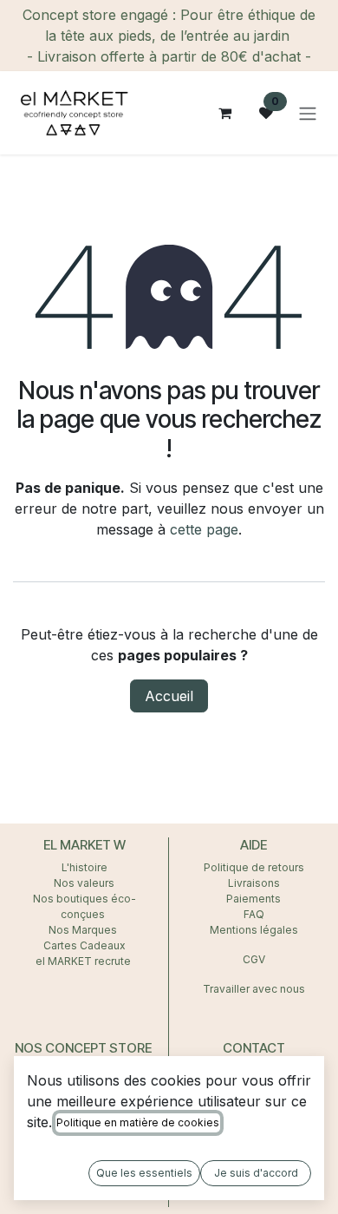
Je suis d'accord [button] (256, 1172)
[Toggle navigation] (307, 113)
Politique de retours (254, 867)
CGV (254, 959)
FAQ (254, 914)
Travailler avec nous (254, 988)
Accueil (169, 696)
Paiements (253, 898)
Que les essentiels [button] (144, 1172)
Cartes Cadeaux (84, 945)
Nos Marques (84, 929)
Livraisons (254, 882)
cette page (204, 529)
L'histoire (84, 867)
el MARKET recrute (84, 961)
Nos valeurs (84, 882)
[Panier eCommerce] (224, 112)
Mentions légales (254, 929)
